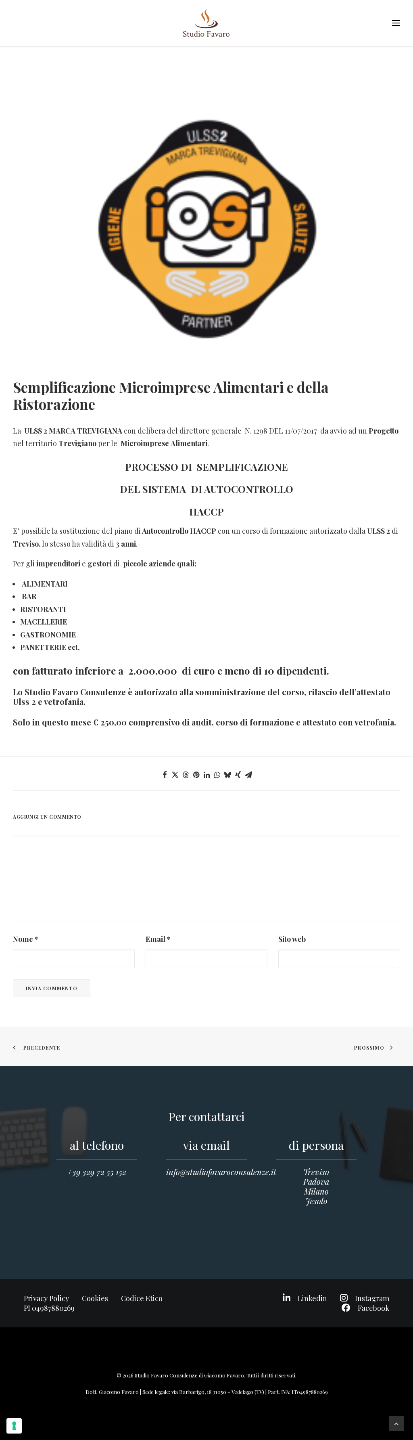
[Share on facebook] (164, 775)
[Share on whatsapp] (217, 775)
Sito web (292, 939)
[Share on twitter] (175, 775)
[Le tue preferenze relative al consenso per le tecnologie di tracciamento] (14, 1426)
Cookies (95, 1298)
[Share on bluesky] (227, 775)
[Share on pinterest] (196, 775)
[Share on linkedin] (206, 775)
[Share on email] (248, 775)
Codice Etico (142, 1298)
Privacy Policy (46, 1298)
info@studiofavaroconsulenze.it (221, 1171)
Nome (25, 939)
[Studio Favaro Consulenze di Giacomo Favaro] (206, 23)
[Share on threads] (185, 775)
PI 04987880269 (49, 1308)
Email (158, 939)
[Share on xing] (238, 775)
